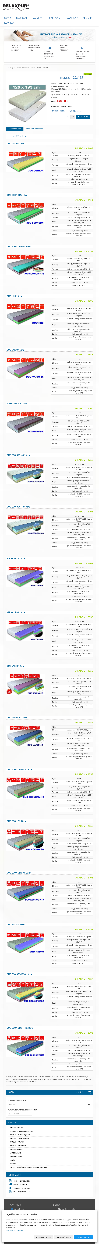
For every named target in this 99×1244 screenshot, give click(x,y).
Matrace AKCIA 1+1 (17, 1127)
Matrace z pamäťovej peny (20, 1138)
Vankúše (72, 18)
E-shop (10, 68)
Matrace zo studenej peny (20, 1135)
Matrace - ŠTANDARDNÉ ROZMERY (22, 1131)
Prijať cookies (83, 1237)
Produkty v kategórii (34, 129)
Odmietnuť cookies (63, 1237)
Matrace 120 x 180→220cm (25, 68)
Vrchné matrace (16, 1157)
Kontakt (10, 22)
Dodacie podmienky (21, 1185)
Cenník (87, 18)
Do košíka (84, 117)
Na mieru (38, 18)
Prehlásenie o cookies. (15, 1230)
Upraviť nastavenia (43, 1237)
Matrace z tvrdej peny (18, 1146)
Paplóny (55, 18)
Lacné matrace (15, 1153)
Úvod (7, 18)
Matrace (22, 18)
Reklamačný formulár (22, 1192)
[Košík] (91, 4)
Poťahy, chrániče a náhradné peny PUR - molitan (28, 1167)
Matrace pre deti (16, 1149)
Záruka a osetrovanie (22, 1188)
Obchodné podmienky (21, 1181)
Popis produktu (15, 129)
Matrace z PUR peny (17, 1142)
